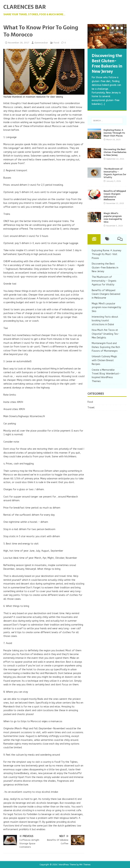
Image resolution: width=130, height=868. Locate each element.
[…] (103, 104)
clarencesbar (41, 42)
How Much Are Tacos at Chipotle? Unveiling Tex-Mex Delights (105, 334)
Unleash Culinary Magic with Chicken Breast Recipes (104, 360)
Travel (91, 407)
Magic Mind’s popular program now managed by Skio (113, 217)
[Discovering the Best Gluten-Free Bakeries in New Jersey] (107, 36)
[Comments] (120, 239)
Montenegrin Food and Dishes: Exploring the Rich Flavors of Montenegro (106, 347)
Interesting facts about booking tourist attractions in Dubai (105, 320)
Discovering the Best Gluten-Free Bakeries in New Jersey (115, 152)
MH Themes (84, 864)
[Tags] (107, 239)
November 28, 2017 (18, 42)
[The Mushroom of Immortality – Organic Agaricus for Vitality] (94, 175)
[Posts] (94, 239)
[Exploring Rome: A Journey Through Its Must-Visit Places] (94, 136)
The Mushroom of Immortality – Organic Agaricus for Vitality (115, 173)
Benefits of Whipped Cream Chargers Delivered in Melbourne (115, 195)
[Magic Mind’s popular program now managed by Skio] (94, 220)
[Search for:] (107, 120)
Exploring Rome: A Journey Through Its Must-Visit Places (114, 133)
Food (56, 42)
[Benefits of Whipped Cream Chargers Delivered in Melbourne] (94, 197)
